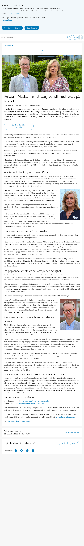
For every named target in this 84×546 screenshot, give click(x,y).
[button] (69, 37)
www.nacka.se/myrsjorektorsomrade (35, 401)
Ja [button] (62, 443)
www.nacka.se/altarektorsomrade (31, 403)
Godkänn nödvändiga (12, 28)
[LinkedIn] (27, 450)
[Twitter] (21, 450)
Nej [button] (73, 443)
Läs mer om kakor (13, 13)
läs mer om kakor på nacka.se (19, 421)
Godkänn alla (32, 28)
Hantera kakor (7, 20)
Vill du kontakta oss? (72, 433)
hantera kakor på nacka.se (65, 417)
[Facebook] (15, 450)
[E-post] (33, 450)
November (9, 45)
